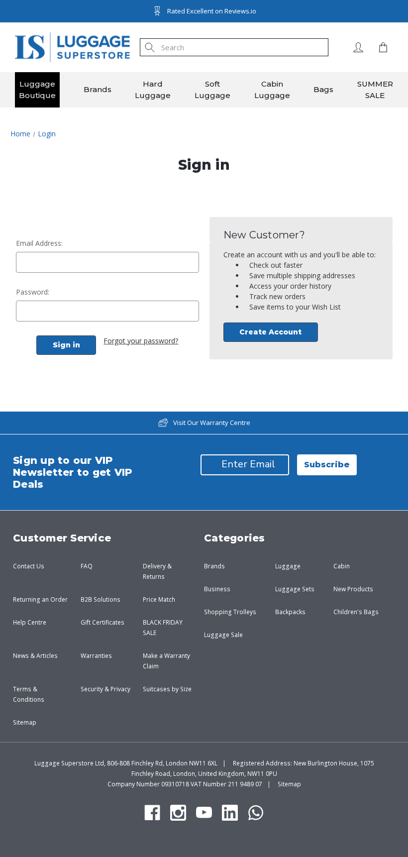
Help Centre (29, 622)
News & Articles (35, 655)
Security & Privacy (105, 689)
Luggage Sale (223, 635)
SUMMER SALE (375, 89)
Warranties (96, 655)
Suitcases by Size (167, 689)
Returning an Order (40, 599)
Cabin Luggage (272, 89)
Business (217, 589)
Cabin (341, 566)
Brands (97, 89)
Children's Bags (356, 612)
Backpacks (290, 612)
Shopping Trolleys (230, 612)
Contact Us (28, 566)
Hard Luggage (153, 89)
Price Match (159, 599)
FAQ (87, 566)
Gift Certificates (102, 622)
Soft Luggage (212, 89)
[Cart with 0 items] (380, 47)
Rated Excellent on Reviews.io (211, 10)
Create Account (270, 331)
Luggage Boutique (37, 89)
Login (358, 47)
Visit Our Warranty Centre (211, 422)
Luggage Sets (294, 589)
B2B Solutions (100, 599)
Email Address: (39, 243)
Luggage (288, 566)
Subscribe (327, 464)
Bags (323, 89)
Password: (32, 292)
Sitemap (24, 722)
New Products (353, 589)
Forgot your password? (140, 340)
